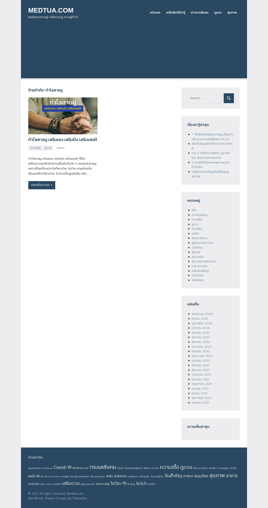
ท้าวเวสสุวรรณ (223, 468)
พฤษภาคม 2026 (202, 314)
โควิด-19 (119, 483)
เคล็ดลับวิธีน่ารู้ (175, 12)
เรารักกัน (57, 484)
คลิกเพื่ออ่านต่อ (40, 185)
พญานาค (56, 476)
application (34, 468)
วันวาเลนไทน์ (157, 476)
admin (61, 148)
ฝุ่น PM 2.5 (46, 476)
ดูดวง (218, 12)
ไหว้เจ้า (141, 483)
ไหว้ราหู (131, 484)
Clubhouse (47, 468)
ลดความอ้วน (99, 476)
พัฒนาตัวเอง (199, 238)
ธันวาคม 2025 (201, 333)
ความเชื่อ (35, 148)
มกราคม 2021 (200, 402)
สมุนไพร (201, 476)
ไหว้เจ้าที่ (151, 484)
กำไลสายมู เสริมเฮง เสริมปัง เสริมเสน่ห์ (62, 139)
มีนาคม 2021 (199, 393)
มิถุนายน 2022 (201, 351)
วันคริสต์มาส (133, 476)
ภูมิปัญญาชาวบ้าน (202, 243)
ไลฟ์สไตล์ (197, 280)
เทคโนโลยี (197, 275)
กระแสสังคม (103, 467)
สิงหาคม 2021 (200, 370)
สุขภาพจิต (198, 257)
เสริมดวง (71, 483)
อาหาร (232, 475)
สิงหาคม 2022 (201, 342)
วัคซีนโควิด (120, 476)
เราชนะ (48, 484)
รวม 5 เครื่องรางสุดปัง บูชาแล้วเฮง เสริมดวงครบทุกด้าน (211, 155)
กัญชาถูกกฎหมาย (133, 468)
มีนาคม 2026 (200, 318)
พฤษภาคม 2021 (202, 384)
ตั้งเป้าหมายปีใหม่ (200, 468)
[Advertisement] (134, 52)
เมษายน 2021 (200, 388)
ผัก (38, 476)
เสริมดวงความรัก (87, 484)
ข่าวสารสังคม (199, 12)
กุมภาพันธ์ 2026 (202, 323)
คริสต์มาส (147, 468)
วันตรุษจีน (144, 476)
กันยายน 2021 (200, 365)
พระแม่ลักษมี (84, 476)
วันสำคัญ (197, 247)
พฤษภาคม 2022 (202, 356)
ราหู (91, 476)
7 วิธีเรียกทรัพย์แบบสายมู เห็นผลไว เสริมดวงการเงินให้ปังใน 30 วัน (213, 136)
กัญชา (120, 468)
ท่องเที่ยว (197, 229)
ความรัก (155, 468)
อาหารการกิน (199, 266)
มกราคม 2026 (201, 328)
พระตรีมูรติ (65, 476)
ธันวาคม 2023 (201, 337)
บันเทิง (195, 233)
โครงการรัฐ (103, 484)
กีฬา (194, 210)
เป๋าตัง (42, 484)
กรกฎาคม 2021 (201, 374)
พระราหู (73, 476)
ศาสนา (188, 476)
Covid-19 (62, 467)
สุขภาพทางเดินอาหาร (204, 261)
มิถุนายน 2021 (200, 379)
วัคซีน (109, 476)
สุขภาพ (232, 12)
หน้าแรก (155, 12)
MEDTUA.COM (50, 10)
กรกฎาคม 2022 (202, 347)
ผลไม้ (31, 476)
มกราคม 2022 (201, 360)
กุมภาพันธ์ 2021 (201, 398)
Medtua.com (80, 468)
